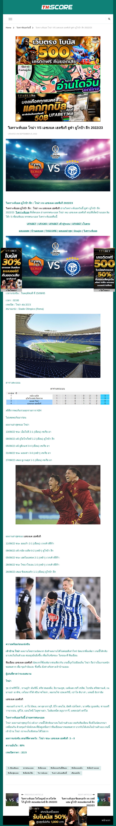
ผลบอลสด (24, 231)
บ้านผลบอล (37, 231)
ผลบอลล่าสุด (65, 231)
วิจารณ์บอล (42, 773)
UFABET (31, 224)
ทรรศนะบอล (28, 768)
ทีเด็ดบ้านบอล (93, 768)
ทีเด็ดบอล (42, 768)
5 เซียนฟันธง (13, 768)
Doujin (77, 231)
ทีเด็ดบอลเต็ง (77, 768)
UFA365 (42, 224)
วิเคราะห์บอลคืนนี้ (59, 773)
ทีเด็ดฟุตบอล (13, 773)
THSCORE (51, 231)
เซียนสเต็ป (75, 773)
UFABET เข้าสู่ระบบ (59, 224)
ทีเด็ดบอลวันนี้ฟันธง (59, 768)
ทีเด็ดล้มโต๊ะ (28, 773)
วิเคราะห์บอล (22, 212)
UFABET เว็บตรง (81, 224)
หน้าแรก (106, 820)
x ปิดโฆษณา (11, 290)
